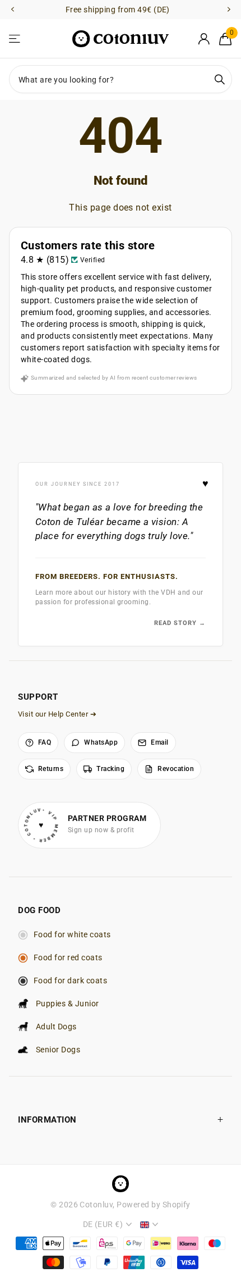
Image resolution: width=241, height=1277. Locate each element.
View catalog (15, 39)
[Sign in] (204, 38)
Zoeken (219, 79)
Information (47, 1120)
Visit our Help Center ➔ (57, 714)
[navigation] (12, 10)
